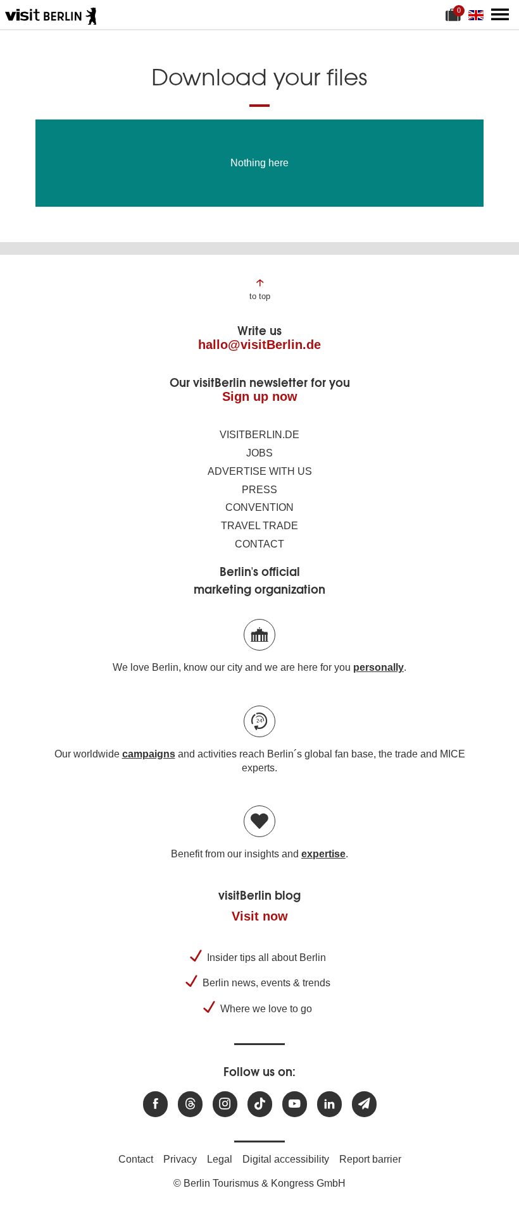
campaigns (148, 754)
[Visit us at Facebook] (155, 1104)
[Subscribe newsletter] (364, 1104)
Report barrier (370, 1159)
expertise (323, 853)
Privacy (180, 1159)
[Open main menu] (500, 14)
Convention (259, 507)
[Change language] (478, 15)
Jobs (259, 453)
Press (259, 489)
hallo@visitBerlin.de (259, 345)
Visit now (260, 916)
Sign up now (259, 396)
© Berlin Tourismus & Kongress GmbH (259, 1183)
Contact (259, 544)
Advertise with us (260, 471)
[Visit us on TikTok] (259, 1104)
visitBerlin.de (259, 434)
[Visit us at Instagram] (225, 1104)
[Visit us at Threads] (190, 1104)
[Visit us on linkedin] (329, 1104)
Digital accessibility (285, 1159)
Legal (219, 1159)
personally (378, 667)
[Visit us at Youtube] (294, 1104)
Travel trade (259, 525)
